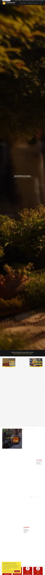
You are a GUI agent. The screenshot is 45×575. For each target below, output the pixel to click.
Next (1, 391)
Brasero (24, 177)
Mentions (32, 0)
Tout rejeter (11, 571)
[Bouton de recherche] (10, 0)
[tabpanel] (36, 362)
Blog (23, 0)
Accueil (16, 0)
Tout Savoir (19, 0)
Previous (43, 391)
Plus (35, 0)
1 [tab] (23, 425)
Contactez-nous (28, 0)
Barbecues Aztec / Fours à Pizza (33, 3)
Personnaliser (6, 571)
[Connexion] (38, 0)
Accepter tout (17, 571)
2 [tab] (21, 425)
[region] (11, 567)
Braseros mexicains (23, 3)
